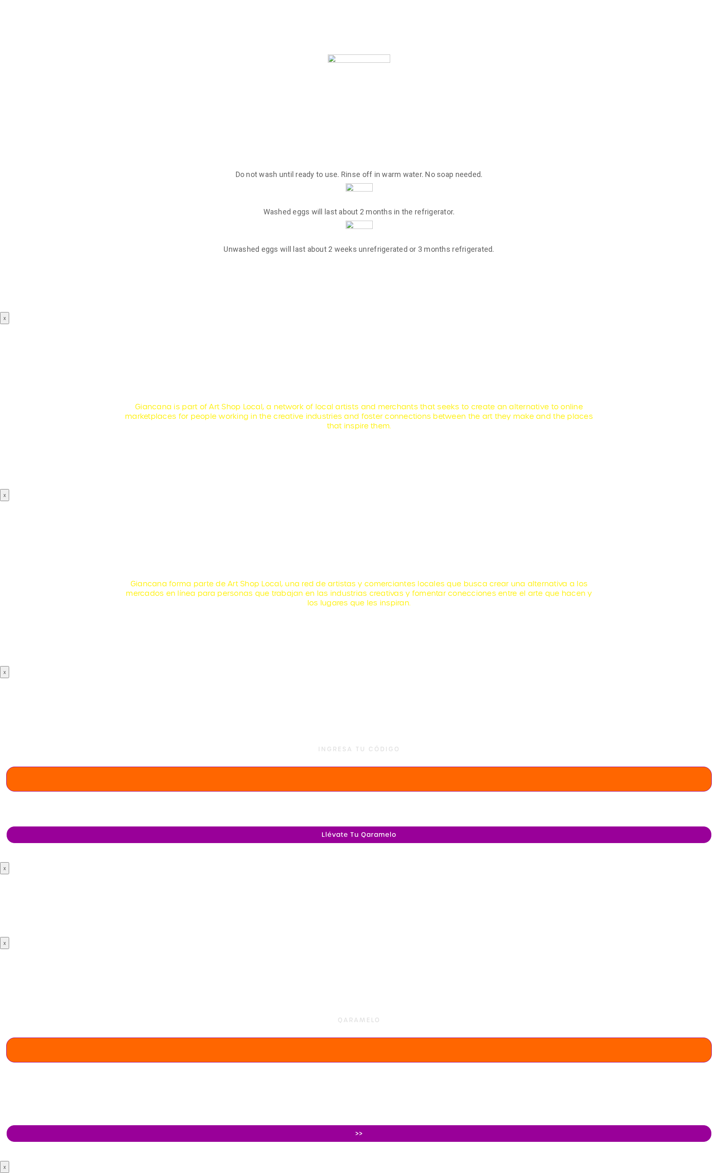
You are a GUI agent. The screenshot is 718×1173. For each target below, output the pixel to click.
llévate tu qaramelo (359, 835)
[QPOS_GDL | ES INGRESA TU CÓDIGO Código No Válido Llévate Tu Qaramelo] (359, 690)
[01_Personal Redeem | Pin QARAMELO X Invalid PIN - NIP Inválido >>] (359, 961)
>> (359, 1133)
